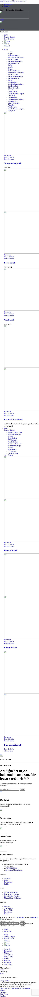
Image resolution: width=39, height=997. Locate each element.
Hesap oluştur (4, 981)
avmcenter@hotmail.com (14, 870)
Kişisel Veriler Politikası (12, 896)
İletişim (6, 884)
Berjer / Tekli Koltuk (15, 432)
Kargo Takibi (8, 910)
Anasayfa (7, 878)
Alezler (10, 52)
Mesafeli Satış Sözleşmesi (12, 898)
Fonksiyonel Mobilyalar (16, 57)
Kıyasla (6, 914)
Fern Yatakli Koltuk (12, 745)
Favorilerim (8, 912)
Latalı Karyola (13, 59)
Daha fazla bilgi (10, 988)
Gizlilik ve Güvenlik (11, 892)
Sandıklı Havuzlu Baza (16, 84)
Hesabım (7, 906)
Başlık (10, 54)
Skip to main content (19, 1)
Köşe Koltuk (12, 438)
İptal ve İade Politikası (11, 894)
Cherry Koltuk (10, 648)
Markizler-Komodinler (15, 61)
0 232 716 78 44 (11, 868)
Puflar (10, 65)
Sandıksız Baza (13, 86)
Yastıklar (11, 90)
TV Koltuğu (12, 440)
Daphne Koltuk (10, 550)
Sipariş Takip (8, 908)
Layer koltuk (9, 263)
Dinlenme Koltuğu (14, 434)
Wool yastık (9, 320)
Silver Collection (13, 88)
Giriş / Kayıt (8, 964)
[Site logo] (14, 18)
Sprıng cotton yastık (12, 163)
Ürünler (6, 880)
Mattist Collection (14, 63)
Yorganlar (11, 95)
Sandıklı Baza (12, 82)
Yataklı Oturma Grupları (16, 94)
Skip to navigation (6, 1)
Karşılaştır (7, 962)
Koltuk (10, 436)
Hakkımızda (8, 882)
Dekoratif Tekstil (13, 55)
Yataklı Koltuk (13, 442)
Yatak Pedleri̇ (12, 92)
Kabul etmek (26, 988)
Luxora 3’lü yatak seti (13, 419)
